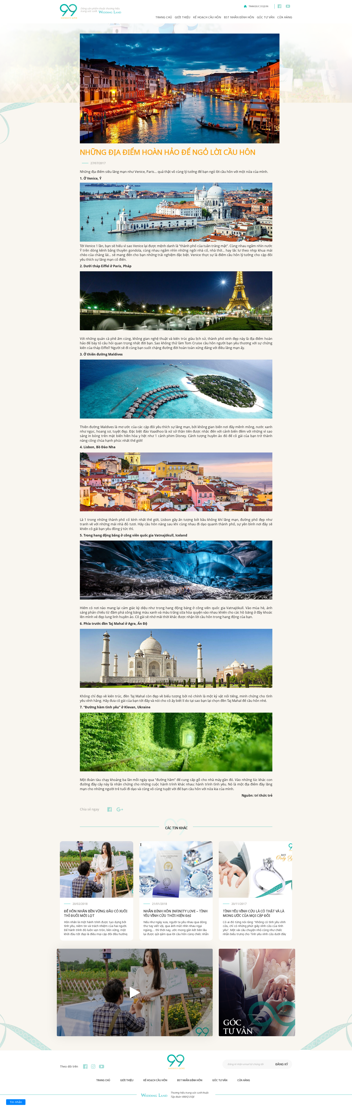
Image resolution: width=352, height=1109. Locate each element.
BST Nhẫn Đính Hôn (239, 17)
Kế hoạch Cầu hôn (207, 17)
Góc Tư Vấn (265, 17)
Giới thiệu (182, 17)
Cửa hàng (284, 17)
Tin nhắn (16, 1102)
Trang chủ (163, 17)
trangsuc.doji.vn (258, 6)
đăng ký (281, 1064)
